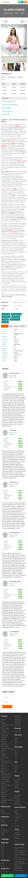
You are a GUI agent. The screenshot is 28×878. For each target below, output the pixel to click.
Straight (3, 820)
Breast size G (18, 725)
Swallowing (3, 796)
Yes (15, 348)
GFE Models (5, 319)
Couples (3, 730)
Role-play (3, 783)
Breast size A (4, 871)
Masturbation (4, 770)
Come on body (4, 735)
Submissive (3, 794)
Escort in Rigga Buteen (8, 101)
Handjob (3, 766)
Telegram (21, 875)
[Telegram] (22, 2)
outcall (24, 160)
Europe (16, 836)
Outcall (16, 812)
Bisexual (3, 821)
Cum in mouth (4, 733)
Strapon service (5, 790)
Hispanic (3, 832)
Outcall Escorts (5, 314)
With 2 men (3, 803)
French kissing (4, 757)
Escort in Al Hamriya (19, 861)
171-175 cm (17, 802)
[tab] (4, 326)
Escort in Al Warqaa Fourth (19, 848)
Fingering (3, 753)
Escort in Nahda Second (20, 851)
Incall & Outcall (18, 814)
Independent (18, 817)
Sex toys (3, 787)
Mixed (2, 835)
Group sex (3, 764)
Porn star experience (6, 776)
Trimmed (16, 342)
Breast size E (18, 721)
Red (16, 743)
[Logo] (9, 2)
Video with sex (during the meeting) (7, 800)
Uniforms (3, 798)
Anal (2, 721)
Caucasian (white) (18, 350)
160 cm (16, 360)
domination (21, 217)
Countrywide (17, 834)
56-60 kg (17, 784)
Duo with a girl (4, 744)
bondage (12, 143)
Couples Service (6, 316)
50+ (15, 772)
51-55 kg (17, 782)
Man (2, 809)
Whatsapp (8, 875)
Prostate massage (5, 777)
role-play (23, 151)
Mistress (3, 772)
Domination (3, 743)
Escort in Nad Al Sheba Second (20, 864)
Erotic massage (4, 746)
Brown (15, 338)
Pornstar (17, 826)
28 (14, 331)
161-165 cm (17, 798)
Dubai (16, 13)
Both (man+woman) (5, 813)
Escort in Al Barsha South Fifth (21, 855)
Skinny (2, 851)
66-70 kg (17, 788)
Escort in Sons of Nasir (20, 859)
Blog (16, 841)
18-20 (16, 765)
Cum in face (4, 732)
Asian (2, 828)
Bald (16, 750)
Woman (3, 811)
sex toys (14, 231)
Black (16, 741)
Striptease (3, 792)
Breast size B (18, 715)
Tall (2, 855)
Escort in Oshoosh (7, 111)
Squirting (3, 788)
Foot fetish (3, 755)
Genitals (18, 344)
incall (18, 160)
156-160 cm (17, 796)
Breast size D (17, 354)
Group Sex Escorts (14, 319)
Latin (2, 834)
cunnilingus (12, 212)
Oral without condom (6, 774)
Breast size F (18, 723)
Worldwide (17, 838)
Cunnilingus (4, 737)
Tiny (2, 857)
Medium (16, 340)
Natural (3, 863)
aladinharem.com (8, 13)
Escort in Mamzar (19, 870)
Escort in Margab (6, 108)
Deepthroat (3, 739)
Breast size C (18, 717)
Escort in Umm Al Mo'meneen (10, 104)
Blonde (16, 738)
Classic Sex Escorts (16, 314)
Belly (15, 344)
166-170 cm (17, 800)
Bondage (3, 723)
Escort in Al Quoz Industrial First (19, 867)
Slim (15, 336)
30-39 (16, 770)
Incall (16, 810)
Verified (16, 820)
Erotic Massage (15, 316)
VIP (15, 823)
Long (16, 755)
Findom (3, 752)
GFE (2, 759)
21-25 (16, 767)
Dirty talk (3, 741)
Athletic (3, 845)
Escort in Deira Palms (20, 852)
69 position (3, 719)
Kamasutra (3, 768)
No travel (17, 832)
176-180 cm (17, 804)
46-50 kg (17, 780)
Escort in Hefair (6, 114)
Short (16, 752)
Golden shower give (6, 761)
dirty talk (9, 230)
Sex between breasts (6, 785)
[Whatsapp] (19, 2)
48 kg (15, 358)
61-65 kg (17, 786)
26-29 (16, 768)
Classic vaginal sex (5, 728)
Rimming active (4, 779)
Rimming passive (5, 781)
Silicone (16, 356)
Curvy (2, 849)
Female (16, 329)
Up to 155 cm (18, 794)
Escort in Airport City (19, 858)
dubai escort (5, 322)
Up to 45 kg (17, 779)
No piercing (17, 731)
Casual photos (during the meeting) (7, 725)
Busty (2, 847)
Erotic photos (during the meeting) (7, 749)
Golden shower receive (6, 763)
